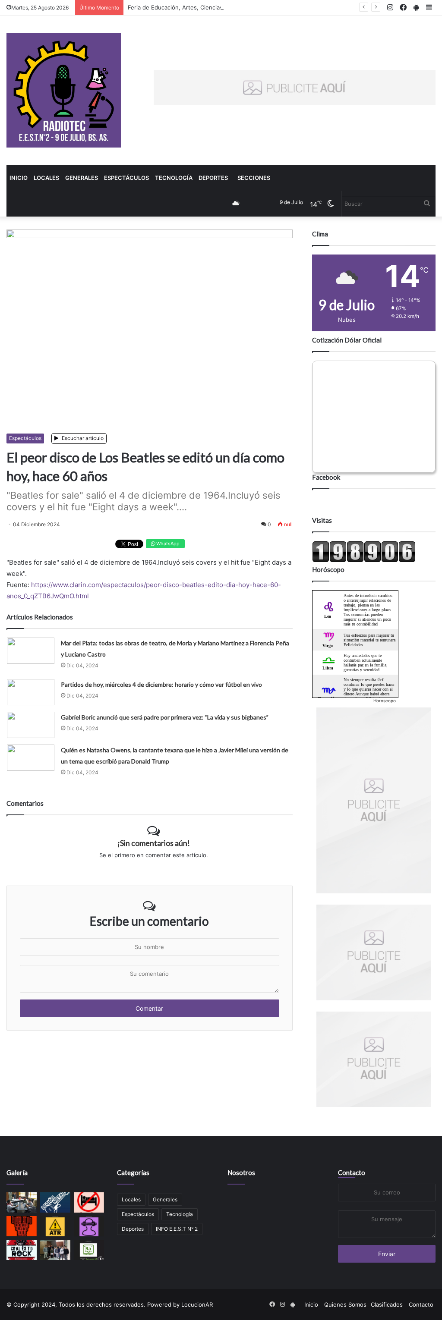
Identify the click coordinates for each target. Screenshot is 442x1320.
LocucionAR (197, 1304)
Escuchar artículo (82, 438)
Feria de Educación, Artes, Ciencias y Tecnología (193, 7)
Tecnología (174, 177)
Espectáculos (126, 177)
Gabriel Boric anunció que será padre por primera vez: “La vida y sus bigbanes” (164, 717)
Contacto (351, 1172)
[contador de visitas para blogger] (364, 560)
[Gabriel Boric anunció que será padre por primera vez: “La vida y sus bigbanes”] (30, 725)
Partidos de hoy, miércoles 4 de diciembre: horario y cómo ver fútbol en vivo (161, 684)
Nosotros (241, 1172)
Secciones (253, 177)
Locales (46, 177)
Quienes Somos (345, 1304)
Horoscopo (384, 700)
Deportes (213, 177)
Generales (81, 177)
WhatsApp (167, 544)
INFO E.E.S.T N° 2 (177, 1229)
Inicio (18, 177)
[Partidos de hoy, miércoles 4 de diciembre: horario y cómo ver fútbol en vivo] (30, 692)
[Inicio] (63, 90)
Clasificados (387, 1304)
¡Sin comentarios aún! (153, 843)
